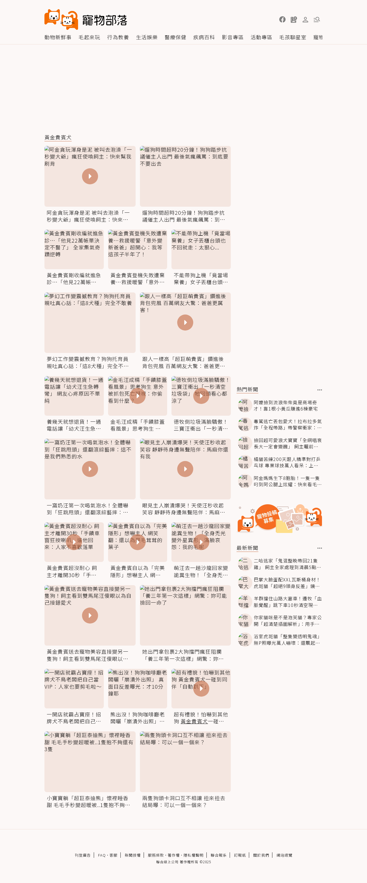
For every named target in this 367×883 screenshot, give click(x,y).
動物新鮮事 (58, 37)
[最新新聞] (320, 548)
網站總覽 (284, 855)
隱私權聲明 (194, 855)
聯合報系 (219, 855)
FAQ (102, 855)
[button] (282, 19)
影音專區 (233, 37)
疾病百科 (204, 37)
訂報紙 (240, 855)
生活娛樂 (147, 37)
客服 (114, 855)
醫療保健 (175, 37)
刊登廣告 (83, 855)
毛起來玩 (89, 37)
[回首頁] (85, 19)
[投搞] (293, 19)
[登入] (305, 19)
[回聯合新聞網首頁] (61, 19)
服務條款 (156, 855)
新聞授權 (133, 855)
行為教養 (118, 37)
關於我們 (261, 855)
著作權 (174, 855)
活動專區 (261, 37)
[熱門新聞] (320, 390)
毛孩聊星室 (293, 37)
